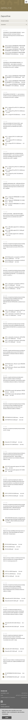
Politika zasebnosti (5, 706)
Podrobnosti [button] (5, 714)
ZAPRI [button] (6, 717)
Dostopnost (3, 704)
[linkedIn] (2, 701)
